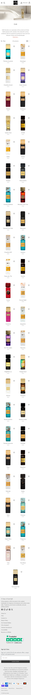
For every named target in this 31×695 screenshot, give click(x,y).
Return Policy (4, 620)
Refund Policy (11, 688)
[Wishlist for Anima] (29, 142)
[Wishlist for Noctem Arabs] (29, 405)
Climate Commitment (6, 627)
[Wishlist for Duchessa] (29, 94)
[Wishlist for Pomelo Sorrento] (14, 429)
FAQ (2, 616)
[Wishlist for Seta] (14, 500)
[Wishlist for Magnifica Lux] (14, 357)
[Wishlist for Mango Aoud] (29, 357)
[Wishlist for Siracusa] (29, 500)
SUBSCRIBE (15, 661)
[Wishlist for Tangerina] (29, 524)
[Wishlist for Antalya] (14, 166)
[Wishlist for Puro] (14, 452)
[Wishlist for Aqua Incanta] (29, 166)
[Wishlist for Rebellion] (29, 452)
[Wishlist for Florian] (14, 94)
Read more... (15, 37)
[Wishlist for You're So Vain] (21, 572)
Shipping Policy (19, 688)
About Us (3, 613)
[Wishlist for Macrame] (29, 333)
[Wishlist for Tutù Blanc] (29, 548)
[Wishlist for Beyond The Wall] (14, 214)
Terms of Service (4, 690)
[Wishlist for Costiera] (29, 237)
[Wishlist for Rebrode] (14, 476)
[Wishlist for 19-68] (29, 118)
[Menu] (1, 2)
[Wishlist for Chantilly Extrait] (14, 70)
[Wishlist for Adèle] (14, 142)
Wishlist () (25, 2)
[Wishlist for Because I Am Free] (29, 190)
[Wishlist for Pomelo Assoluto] (14, 46)
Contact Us (4, 618)
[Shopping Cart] (29, 2)
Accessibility (4, 630)
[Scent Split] (15, 3)
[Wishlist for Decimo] (29, 261)
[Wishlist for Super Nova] (14, 524)
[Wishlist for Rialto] (29, 476)
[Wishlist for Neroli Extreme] (14, 405)
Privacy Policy (4, 688)
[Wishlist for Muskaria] (29, 381)
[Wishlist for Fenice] (14, 285)
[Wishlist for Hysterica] (14, 309)
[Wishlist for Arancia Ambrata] (14, 190)
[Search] (5, 2)
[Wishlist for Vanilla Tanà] (14, 118)
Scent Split (7, 693)
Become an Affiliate (6, 632)
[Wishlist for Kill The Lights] (14, 333)
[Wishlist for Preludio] (29, 429)
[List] (29, 41)
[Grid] (27, 41)
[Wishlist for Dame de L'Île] (14, 261)
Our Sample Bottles (6, 623)
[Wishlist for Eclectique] (29, 46)
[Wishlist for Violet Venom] (29, 70)
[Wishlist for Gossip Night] (29, 285)
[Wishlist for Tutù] (14, 548)
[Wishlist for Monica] (14, 381)
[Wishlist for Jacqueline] (29, 309)
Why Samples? (5, 625)
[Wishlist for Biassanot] (29, 214)
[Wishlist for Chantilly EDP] (14, 237)
